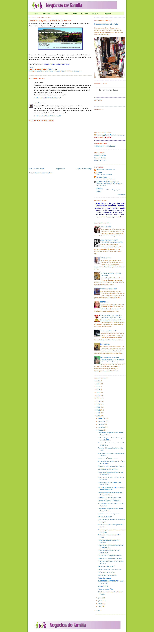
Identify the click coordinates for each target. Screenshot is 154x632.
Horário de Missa (100, 155)
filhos (52, 71)
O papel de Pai (103, 586)
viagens (99, 210)
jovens (107, 208)
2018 (98, 389)
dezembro (102, 418)
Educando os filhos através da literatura (111, 466)
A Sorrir (99, 172)
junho (100, 601)
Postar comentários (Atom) (43, 173)
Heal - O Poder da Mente (104, 174)
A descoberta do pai (104, 578)
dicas (97, 203)
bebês (122, 208)
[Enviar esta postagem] (55, 69)
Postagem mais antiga (84, 169)
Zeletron (100, 188)
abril (100, 606)
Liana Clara (37, 103)
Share (31, 67)
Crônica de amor (105, 258)
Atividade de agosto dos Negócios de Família (50, 20)
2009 (98, 416)
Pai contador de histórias (106, 572)
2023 (98, 381)
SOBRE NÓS (104, 302)
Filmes (74, 14)
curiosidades (107, 212)
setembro (101, 427)
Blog (36, 14)
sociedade (119, 217)
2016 (98, 395)
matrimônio (100, 214)
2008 (98, 610)
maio (100, 603)
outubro (101, 424)
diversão (38, 71)
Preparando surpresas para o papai (110, 558)
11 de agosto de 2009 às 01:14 (47, 116)
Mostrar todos (121, 194)
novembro (102, 421)
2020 (98, 384)
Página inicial (60, 169)
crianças (111, 203)
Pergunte (95, 14)
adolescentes (101, 206)
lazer (58, 71)
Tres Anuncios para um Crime (106, 179)
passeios (78, 71)
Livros (65, 14)
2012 (98, 407)
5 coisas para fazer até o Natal (106, 24)
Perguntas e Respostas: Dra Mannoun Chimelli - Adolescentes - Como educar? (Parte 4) (112, 360)
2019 (98, 386)
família (46, 71)
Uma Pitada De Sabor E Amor (107, 170)
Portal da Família (100, 158)
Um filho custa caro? (105, 516)
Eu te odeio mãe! (105, 227)
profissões (108, 214)
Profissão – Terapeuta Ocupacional (109, 498)
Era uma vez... (105, 344)
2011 (98, 410)
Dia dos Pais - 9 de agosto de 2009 (109, 555)
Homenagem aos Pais (105, 589)
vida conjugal (110, 217)
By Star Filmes (102, 177)
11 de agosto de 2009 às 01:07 (47, 97)
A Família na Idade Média (108, 289)
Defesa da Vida (119, 214)
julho (100, 598)
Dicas (56, 14)
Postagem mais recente (37, 169)
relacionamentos (109, 210)
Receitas (84, 14)
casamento (99, 208)
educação (112, 206)
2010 (98, 413)
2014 (98, 401)
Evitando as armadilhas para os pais (110, 569)
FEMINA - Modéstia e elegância (108, 182)
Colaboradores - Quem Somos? (105, 146)
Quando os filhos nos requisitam (108, 514)
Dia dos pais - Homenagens (107, 575)
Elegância (107, 14)
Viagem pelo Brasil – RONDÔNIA (109, 500)
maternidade (100, 217)
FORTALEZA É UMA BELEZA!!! (108, 458)
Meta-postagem (67, 71)
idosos (115, 212)
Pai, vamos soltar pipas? (108, 331)
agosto (100, 430)
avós (120, 212)
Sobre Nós (46, 14)
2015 (98, 398)
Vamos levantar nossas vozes (108, 469)
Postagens (99, 135)
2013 (98, 404)
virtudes (121, 206)
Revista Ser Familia (100, 160)
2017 (98, 392)
